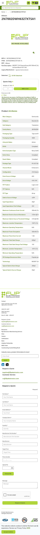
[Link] (2, 364)
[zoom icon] (33, 53)
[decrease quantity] (4, 89)
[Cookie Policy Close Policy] (37, 526)
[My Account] (28, 3)
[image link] (5, 520)
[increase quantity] (11, 89)
